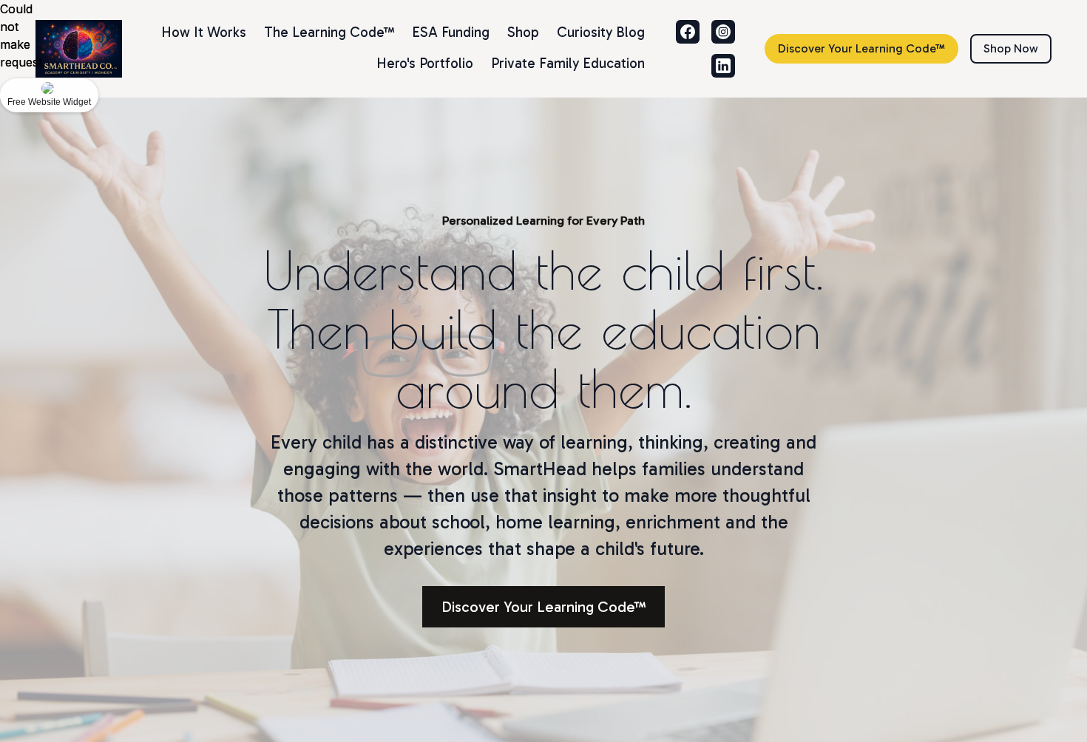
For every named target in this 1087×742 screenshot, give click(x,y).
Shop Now (1010, 48)
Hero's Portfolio (424, 63)
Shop (523, 32)
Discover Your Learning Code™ (861, 48)
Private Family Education (568, 63)
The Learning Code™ (329, 32)
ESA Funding (451, 32)
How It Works (203, 32)
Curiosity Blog (601, 32)
